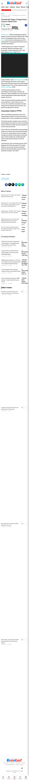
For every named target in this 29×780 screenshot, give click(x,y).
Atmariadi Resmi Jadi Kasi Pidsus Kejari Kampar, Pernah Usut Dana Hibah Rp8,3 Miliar (9, 252)
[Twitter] (11, 768)
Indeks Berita (17, 762)
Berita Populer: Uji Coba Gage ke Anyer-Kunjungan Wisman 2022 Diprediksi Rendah (10, 641)
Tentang (17, 764)
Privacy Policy (6, 762)
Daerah (18, 7)
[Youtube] (18, 768)
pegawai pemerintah (19, 80)
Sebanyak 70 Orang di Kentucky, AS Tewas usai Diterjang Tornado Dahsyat (10, 292)
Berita (3, 7)
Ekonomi (23, 7)
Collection (12, 7)
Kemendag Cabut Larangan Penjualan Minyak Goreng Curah (9, 524)
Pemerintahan (5, 179)
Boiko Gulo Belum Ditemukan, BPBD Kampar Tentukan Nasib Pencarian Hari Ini (10, 280)
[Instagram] (14, 768)
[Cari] (26, 3)
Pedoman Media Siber (10, 764)
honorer (3, 40)
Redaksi (8, 24)
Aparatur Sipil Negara (6, 87)
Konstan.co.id (4, 35)
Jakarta (11, 52)
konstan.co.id (4, 15)
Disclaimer (12, 762)
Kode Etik (23, 762)
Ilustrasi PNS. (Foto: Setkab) (6, 30)
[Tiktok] (22, 768)
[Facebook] (7, 768)
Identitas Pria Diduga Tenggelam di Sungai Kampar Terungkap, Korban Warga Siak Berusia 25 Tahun (10, 243)
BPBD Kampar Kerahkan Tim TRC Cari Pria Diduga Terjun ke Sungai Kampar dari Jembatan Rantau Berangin (10, 262)
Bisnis (7, 7)
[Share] (26, 25)
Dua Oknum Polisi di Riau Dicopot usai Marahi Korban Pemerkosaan (9, 408)
